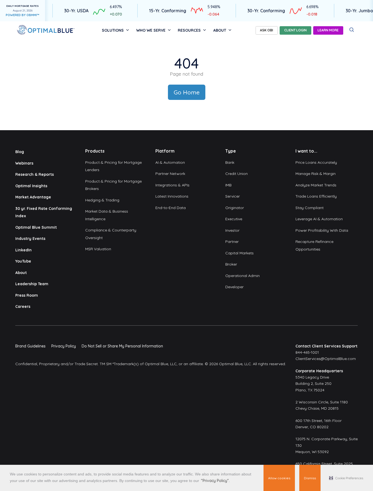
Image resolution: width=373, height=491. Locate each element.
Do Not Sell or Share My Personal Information (122, 346)
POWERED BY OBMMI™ (22, 15)
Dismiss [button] (310, 478)
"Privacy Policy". (215, 480)
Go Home (187, 92)
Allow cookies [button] (279, 478)
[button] (346, 478)
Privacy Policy (63, 346)
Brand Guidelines (30, 346)
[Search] (352, 29)
